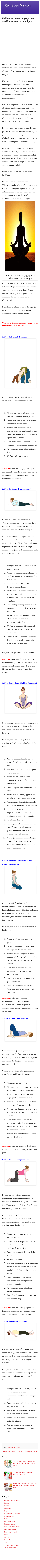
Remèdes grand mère (12, 1527)
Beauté (6, 1503)
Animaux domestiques (12, 1500)
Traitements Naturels (11, 1545)
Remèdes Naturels (10, 1532)
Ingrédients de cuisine (12, 1513)
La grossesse (9, 1516)
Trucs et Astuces (10, 1548)
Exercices (11, 1447)
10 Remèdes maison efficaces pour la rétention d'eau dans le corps (24, 1463)
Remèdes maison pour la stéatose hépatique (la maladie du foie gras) (25, 1485)
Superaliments (9, 1540)
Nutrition (7, 1519)
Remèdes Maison (17, 5)
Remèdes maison (10, 1529)
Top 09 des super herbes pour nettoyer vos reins (24, 1473)
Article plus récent (9, 1451)
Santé (6, 1534)
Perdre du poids (9, 1521)
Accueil (19, 1451)
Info (5, 1511)
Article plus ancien (30, 1451)
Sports (18, 1447)
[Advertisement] (20, 43)
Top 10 (6, 1542)
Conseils (7, 1506)
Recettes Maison (10, 1524)
